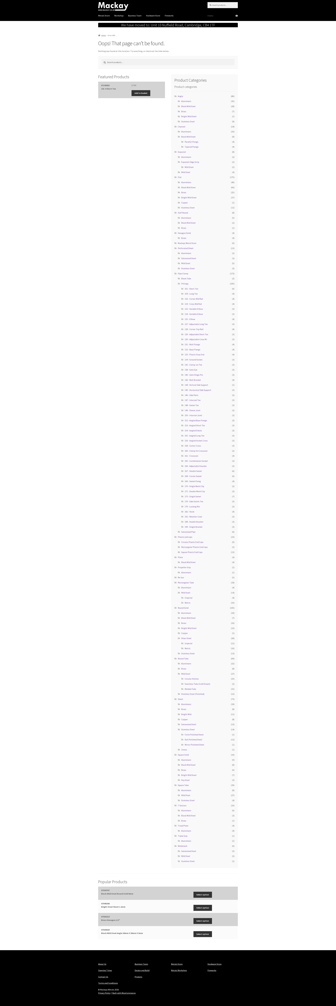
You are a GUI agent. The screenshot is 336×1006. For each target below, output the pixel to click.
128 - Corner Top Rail (194, 329)
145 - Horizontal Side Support (198, 390)
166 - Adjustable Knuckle (196, 466)
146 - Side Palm (191, 395)
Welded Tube (190, 689)
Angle (180, 96)
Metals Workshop (179, 970)
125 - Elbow (190, 319)
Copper (184, 202)
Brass (183, 111)
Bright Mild (186, 714)
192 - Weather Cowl (193, 516)
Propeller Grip (184, 567)
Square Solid (183, 754)
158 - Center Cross (193, 445)
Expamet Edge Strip (190, 162)
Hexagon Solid (184, 233)
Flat (180, 177)
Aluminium (186, 101)
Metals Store (104, 15)
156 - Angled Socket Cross (196, 440)
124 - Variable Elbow (194, 314)
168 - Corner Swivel (193, 476)
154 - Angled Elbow (193, 430)
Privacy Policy (104, 993)
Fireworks (169, 15)
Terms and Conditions (108, 983)
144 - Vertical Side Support (196, 385)
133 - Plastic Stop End (194, 354)
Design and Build (142, 970)
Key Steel (185, 780)
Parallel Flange (191, 141)
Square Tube (183, 785)
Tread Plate (183, 825)
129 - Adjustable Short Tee (196, 334)
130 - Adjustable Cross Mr (196, 339)
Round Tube (183, 658)
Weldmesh (182, 846)
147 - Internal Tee (193, 400)
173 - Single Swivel (193, 496)
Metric (187, 602)
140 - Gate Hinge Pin (194, 375)
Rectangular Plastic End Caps (194, 547)
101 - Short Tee (191, 288)
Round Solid (183, 608)
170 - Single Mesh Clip (194, 486)
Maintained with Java (107, 996)
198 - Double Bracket (194, 521)
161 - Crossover (191, 456)
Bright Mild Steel (188, 116)
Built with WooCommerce (124, 993)
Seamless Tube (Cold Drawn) (197, 684)
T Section (182, 805)
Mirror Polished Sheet (194, 744)
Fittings (184, 283)
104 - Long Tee (191, 293)
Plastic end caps (185, 537)
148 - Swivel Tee (192, 405)
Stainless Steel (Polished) (192, 694)
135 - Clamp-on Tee (193, 364)
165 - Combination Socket (196, 461)
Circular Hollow (192, 678)
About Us (102, 964)
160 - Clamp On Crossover (196, 451)
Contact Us (103, 976)
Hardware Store (153, 15)
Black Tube (186, 278)
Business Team (134, 15)
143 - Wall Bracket (193, 380)
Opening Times (105, 970)
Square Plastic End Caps (192, 552)
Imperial (188, 597)
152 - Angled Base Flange (196, 420)
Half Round (183, 212)
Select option (202, 894)
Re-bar (181, 577)
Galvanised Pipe (188, 532)
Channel (181, 126)
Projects (138, 976)
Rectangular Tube (186, 582)
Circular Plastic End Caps (192, 542)
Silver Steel (186, 638)
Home (103, 35)
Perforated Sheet (185, 248)
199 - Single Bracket (194, 527)
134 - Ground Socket (194, 359)
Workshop (119, 15)
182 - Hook (189, 511)
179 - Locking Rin (192, 506)
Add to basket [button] (141, 93)
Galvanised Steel (188, 258)
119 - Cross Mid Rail (193, 304)
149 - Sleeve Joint (192, 410)
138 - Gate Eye (191, 369)
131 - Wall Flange (192, 344)
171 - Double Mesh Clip (195, 491)
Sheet (180, 699)
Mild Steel (189, 167)
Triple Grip (182, 836)
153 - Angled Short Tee (195, 425)
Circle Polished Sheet (194, 734)
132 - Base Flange (192, 349)
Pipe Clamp (183, 273)
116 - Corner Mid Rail (194, 299)
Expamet (182, 152)
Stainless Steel (188, 121)
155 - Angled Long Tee (194, 435)
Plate (180, 557)
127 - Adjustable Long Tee (196, 324)
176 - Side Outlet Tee (194, 501)
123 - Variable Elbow (194, 309)
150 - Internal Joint (193, 415)
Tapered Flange (192, 146)
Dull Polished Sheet (193, 739)
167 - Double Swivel (193, 471)
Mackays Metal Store (187, 243)
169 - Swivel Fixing (193, 481)
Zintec (184, 749)
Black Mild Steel (188, 106)
